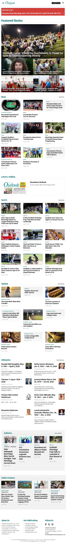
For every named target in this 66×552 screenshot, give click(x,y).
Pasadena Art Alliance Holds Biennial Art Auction (40, 450)
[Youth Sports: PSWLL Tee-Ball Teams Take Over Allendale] (55, 234)
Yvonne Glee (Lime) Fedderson (9, 396)
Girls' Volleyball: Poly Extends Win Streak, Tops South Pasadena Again (16, 89)
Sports (4, 50)
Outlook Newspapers (22, 539)
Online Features (8, 478)
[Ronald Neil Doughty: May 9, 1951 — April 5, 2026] (29, 366)
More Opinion (61, 284)
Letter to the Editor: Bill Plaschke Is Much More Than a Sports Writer (11, 315)
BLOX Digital (43, 541)
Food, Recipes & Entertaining (55, 491)
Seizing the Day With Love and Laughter (32, 325)
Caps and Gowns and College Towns (54, 314)
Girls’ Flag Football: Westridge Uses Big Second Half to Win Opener (48, 72)
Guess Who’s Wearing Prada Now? (52, 348)
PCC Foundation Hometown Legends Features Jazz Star (25, 453)
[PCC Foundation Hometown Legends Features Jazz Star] (25, 439)
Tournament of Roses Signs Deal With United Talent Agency (55, 153)
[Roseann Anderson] (29, 412)
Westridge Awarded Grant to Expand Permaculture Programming (54, 139)
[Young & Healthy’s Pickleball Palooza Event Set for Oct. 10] (11, 127)
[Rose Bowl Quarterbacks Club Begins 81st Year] (11, 105)
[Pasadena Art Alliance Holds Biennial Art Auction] (40, 439)
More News (61, 97)
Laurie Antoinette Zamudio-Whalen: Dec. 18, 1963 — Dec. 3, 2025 (45, 412)
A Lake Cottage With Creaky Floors (32, 337)
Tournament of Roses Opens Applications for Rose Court (9, 163)
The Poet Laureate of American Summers (52, 302)
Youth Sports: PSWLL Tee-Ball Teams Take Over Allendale (54, 246)
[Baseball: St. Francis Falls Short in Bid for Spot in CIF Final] (11, 259)
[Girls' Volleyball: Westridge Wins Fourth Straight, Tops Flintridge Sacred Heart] (10, 439)
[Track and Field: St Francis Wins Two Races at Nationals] (33, 234)
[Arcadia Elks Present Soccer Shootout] (33, 105)
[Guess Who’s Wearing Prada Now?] (55, 337)
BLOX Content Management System (31, 541)
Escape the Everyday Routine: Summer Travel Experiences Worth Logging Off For (24, 498)
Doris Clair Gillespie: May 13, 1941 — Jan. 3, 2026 (44, 396)
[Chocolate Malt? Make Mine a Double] (11, 292)
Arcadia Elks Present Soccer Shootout (30, 115)
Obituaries (5, 360)
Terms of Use (46, 539)
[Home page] (10, 3)
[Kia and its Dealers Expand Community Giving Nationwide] (41, 484)
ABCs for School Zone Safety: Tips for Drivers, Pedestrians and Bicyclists (7, 498)
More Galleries (58, 433)
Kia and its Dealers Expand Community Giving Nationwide (41, 496)
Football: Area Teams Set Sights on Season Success (54, 219)
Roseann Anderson (9, 410)
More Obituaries (60, 360)
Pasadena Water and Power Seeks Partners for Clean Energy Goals (54, 106)
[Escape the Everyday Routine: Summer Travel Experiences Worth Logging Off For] (25, 484)
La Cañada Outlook (8, 311)
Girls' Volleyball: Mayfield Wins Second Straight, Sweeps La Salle (47, 89)
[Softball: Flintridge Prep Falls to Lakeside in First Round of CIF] (55, 259)
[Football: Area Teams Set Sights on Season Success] (55, 208)
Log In (53, 3)
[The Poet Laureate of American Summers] (55, 292)
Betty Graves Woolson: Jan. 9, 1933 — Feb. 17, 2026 (45, 365)
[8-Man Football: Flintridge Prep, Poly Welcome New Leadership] (33, 208)
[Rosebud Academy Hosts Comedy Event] (33, 127)
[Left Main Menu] (3, 3)
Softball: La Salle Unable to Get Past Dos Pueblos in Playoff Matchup (32, 270)
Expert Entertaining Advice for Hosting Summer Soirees (57, 498)
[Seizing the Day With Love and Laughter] (33, 314)
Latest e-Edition (8, 177)
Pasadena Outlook (6, 112)
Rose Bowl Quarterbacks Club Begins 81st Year (10, 115)
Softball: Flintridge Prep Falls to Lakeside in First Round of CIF (53, 270)
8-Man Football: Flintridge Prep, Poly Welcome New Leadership (32, 220)
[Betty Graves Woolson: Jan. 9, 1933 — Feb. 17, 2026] (62, 366)
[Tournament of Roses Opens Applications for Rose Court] (11, 152)
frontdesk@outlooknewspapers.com (55, 534)
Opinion (4, 284)
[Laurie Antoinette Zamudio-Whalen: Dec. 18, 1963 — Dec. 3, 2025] (62, 412)
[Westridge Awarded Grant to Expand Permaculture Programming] (55, 127)
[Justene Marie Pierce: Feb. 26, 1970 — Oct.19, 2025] (62, 381)
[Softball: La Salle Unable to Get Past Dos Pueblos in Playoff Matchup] (33, 259)
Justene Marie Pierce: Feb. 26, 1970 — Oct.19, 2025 (45, 380)
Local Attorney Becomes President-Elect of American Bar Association (17, 72)
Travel (19, 490)
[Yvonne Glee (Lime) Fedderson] (29, 397)
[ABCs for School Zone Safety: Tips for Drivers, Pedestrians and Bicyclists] (8, 484)
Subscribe (58, 3)
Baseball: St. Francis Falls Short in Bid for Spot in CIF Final (10, 270)
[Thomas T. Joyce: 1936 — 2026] (29, 381)
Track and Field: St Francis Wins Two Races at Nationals (32, 246)
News (4, 69)
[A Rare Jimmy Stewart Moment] (11, 337)
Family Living (5, 490)
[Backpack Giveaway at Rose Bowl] (33, 152)
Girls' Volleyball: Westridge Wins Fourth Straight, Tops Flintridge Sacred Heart (10, 456)
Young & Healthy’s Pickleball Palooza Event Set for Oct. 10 (9, 139)
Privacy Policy (52, 539)
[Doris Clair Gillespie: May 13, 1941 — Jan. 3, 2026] (62, 397)
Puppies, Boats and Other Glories (31, 292)
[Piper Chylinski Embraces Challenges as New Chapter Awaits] (11, 234)
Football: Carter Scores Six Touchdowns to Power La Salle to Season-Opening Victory (33, 54)
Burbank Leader (5, 299)
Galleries (8, 433)
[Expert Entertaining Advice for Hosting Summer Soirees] (58, 484)
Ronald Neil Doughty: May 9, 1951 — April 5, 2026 (12, 365)
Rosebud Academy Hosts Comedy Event (32, 138)
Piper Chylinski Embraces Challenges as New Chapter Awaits (10, 246)
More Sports (61, 200)
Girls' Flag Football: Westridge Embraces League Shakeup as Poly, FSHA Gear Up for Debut (9, 220)
